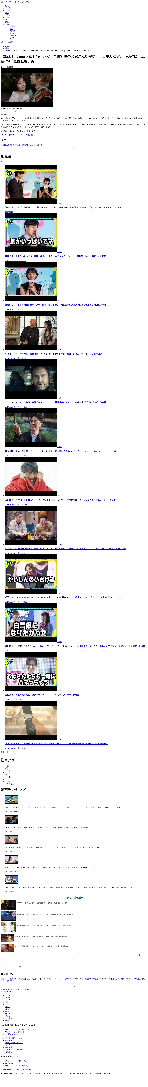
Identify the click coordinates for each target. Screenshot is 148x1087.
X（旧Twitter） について (14, 1034)
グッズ (7, 20)
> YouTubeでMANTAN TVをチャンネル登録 (18, 135)
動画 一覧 (4, 752)
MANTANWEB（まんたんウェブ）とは (20, 1029)
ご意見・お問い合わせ (14, 1049)
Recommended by (133, 955)
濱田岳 (32, 145)
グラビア (13, 36)
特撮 (7, 13)
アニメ (7, 10)
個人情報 (8, 1047)
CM (43, 145)
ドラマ (7, 15)
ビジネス (13, 38)
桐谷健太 (26, 145)
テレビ (12, 31)
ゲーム (12, 33)
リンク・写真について (14, 1038)
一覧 (2, 161)
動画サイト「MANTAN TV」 (16, 1061)
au (7, 145)
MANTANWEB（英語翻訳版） (17, 1066)
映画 (7, 17)
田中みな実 (12, 145)
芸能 (11, 29)
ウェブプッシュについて (14, 1032)
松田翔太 (19, 145)
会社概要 (8, 1052)
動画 (7, 22)
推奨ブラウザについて (14, 1043)
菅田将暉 (38, 145)
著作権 (7, 1045)
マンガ (12, 26)
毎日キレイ (9, 1063)
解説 (7, 6)
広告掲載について (12, 1040)
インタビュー (10, 8)
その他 (7, 24)
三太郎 (3, 145)
